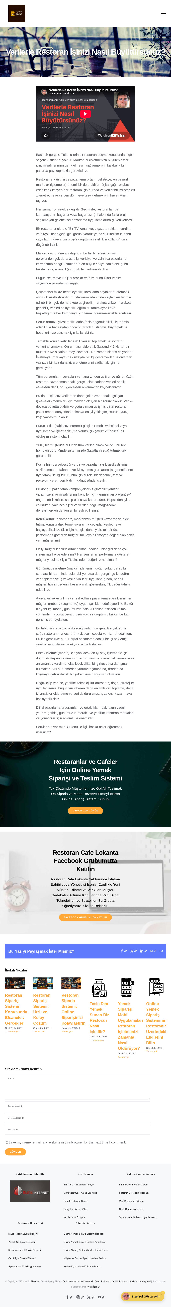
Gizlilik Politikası (120, 1281)
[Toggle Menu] (163, 13)
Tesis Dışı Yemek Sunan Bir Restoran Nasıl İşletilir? (99, 987)
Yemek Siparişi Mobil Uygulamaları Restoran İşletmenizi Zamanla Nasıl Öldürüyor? (128, 987)
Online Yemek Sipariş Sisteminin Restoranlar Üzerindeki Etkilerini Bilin (156, 987)
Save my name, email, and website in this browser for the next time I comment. (67, 1142)
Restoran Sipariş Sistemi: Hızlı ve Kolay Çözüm (43, 983)
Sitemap (35, 1281)
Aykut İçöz (92, 1287)
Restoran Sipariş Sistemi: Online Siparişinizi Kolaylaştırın (71, 983)
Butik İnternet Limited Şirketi (76, 1281)
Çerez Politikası (102, 1281)
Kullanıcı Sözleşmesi (140, 1281)
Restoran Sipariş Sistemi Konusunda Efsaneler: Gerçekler (15, 983)
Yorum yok (13, 1031)
